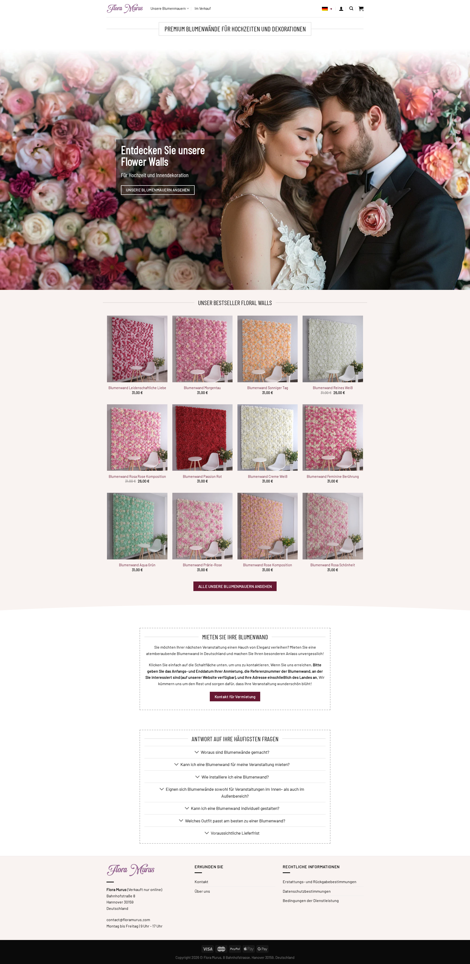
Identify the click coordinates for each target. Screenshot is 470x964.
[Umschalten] (197, 752)
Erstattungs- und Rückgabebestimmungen (319, 881)
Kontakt (201, 881)
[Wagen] (361, 8)
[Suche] (351, 8)
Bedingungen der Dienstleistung (311, 900)
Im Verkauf (203, 8)
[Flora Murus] (124, 8)
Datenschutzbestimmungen (307, 891)
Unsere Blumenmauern (168, 8)
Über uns (202, 891)
